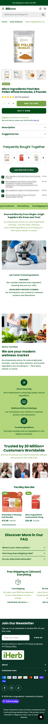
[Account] (40, 8)
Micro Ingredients (16, 696)
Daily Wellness (16, 22)
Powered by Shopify (34, 696)
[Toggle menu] (3, 8)
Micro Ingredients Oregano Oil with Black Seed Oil (22, 190)
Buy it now (24, 110)
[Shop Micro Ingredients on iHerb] (13, 655)
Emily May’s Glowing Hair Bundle (11, 516)
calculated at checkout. (15, 117)
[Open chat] (41, 717)
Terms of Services (35, 644)
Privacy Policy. (11, 646)
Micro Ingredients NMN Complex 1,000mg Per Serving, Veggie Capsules (21, 196)
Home (4, 22)
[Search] (43, 14)
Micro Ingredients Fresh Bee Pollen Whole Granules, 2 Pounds (23, 177)
